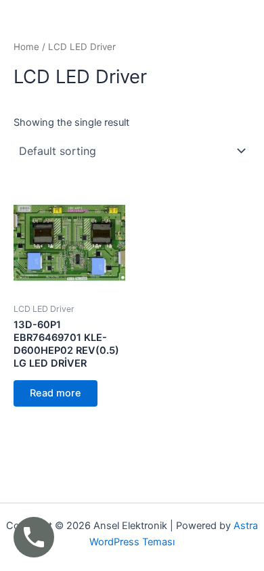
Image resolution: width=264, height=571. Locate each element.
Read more (55, 393)
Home (26, 46)
